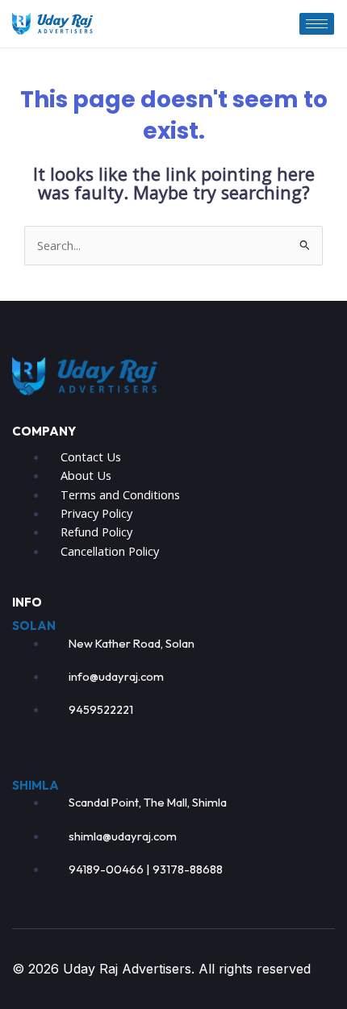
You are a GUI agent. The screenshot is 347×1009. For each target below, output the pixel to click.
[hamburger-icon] (317, 23)
